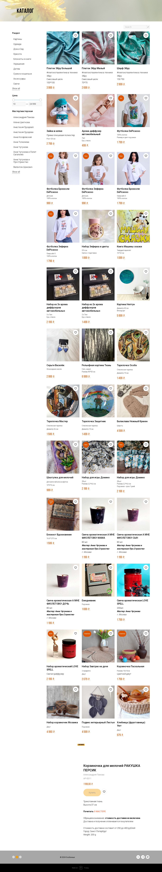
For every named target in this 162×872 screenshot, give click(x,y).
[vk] (138, 858)
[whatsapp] (147, 858)
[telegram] (143, 858)
